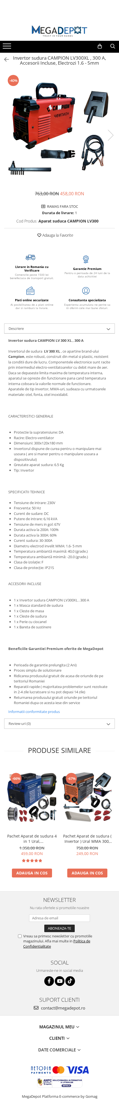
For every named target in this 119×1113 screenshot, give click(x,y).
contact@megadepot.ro (62, 1008)
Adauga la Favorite (57, 235)
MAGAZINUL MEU (57, 1026)
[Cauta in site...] (113, 46)
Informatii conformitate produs (34, 711)
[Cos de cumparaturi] (100, 46)
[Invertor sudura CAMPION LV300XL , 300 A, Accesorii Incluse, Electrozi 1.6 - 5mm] (59, 129)
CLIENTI (57, 1038)
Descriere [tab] (16, 328)
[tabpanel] (59, 129)
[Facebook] (49, 981)
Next (110, 135)
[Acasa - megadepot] (59, 31)
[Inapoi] (4, 59)
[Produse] (7, 48)
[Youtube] (59, 981)
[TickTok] (70, 981)
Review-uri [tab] (20, 723)
